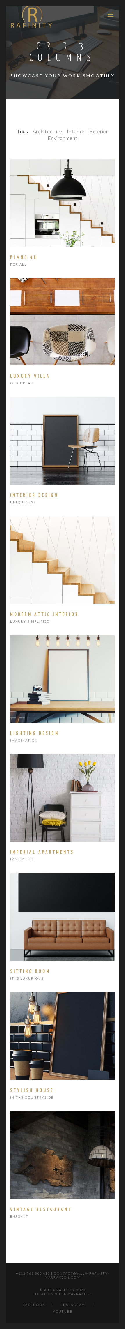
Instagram (73, 1305)
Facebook (34, 1305)
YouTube (62, 1311)
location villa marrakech (62, 1294)
